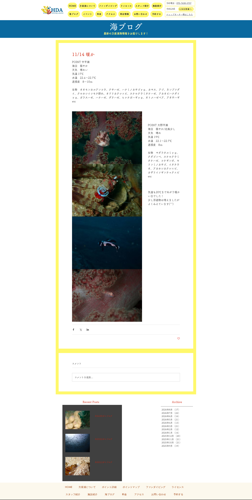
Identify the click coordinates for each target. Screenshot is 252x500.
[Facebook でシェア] (73, 329)
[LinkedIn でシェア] (87, 329)
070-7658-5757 (183, 3)
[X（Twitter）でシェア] (80, 329)
